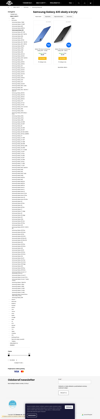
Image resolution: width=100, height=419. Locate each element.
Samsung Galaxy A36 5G (18, 77)
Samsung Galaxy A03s (17, 116)
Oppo (13, 331)
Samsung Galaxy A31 (17, 66)
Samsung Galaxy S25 (17, 266)
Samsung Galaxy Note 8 (18, 187)
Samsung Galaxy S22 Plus (18, 244)
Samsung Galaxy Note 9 (18, 189)
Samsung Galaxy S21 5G (18, 234)
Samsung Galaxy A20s (17, 50)
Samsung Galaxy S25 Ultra (18, 270)
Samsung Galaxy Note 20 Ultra (20, 199)
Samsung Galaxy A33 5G (18, 72)
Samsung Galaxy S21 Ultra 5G (19, 240)
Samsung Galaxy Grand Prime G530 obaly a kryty (19, 295)
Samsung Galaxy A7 (17, 136)
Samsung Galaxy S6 (17, 213)
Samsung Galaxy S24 (17, 256)
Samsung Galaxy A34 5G (18, 74)
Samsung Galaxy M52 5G (18, 181)
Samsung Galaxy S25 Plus (18, 268)
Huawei (13, 305)
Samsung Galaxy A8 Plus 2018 (19, 145)
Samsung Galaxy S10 (17, 217)
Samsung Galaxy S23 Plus (18, 252)
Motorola (14, 301)
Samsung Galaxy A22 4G (18, 54)
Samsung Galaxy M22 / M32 (19, 173)
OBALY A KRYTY (14, 16)
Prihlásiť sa (63, 393)
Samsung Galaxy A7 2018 (18, 142)
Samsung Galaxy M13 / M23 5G (20, 167)
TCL (13, 329)
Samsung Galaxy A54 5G (18, 95)
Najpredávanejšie (58, 16)
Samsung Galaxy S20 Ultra (18, 232)
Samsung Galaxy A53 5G (18, 93)
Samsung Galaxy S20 (17, 225)
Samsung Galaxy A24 (17, 60)
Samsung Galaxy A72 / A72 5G (20, 107)
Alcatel (13, 325)
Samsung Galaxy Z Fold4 (18, 290)
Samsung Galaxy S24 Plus (18, 260)
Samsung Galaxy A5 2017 (18, 130)
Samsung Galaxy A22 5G (18, 56)
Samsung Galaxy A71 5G (18, 105)
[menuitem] (28, 3)
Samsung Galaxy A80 (17, 109)
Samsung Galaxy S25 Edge (19, 264)
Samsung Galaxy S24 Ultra (19, 262)
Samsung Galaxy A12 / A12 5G (19, 34)
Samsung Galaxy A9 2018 (18, 147)
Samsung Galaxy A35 (17, 76)
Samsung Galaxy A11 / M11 (18, 32)
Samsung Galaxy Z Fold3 (18, 288)
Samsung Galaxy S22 (17, 242)
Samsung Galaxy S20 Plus (18, 230)
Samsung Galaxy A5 (17, 126)
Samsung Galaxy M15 (17, 26)
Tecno (13, 311)
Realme (14, 303)
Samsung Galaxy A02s (17, 111)
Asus (13, 319)
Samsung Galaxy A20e (18, 48)
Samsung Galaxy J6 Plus (18, 161)
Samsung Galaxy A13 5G (18, 40)
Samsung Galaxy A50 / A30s (19, 85)
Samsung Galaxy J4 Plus (18, 153)
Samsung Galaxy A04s (18, 118)
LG (12, 321)
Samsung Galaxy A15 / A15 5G (19, 44)
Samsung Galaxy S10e (17, 219)
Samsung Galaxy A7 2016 (18, 138)
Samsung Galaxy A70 (17, 101)
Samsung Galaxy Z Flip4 (18, 284)
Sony (13, 313)
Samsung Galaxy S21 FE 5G (18, 236)
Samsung (14, 20)
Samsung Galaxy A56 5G (18, 99)
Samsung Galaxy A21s (17, 52)
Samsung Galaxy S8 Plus (18, 207)
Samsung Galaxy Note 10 (18, 191)
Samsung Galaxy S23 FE (18, 250)
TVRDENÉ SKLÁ (13, 14)
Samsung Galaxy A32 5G (18, 70)
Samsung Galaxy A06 (17, 297)
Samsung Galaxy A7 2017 (18, 140)
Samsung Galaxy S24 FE (18, 258)
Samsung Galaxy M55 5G (18, 185)
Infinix (13, 327)
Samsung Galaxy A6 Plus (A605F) (20, 134)
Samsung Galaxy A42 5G (18, 83)
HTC (13, 323)
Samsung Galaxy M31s (17, 175)
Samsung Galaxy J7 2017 (18, 165)
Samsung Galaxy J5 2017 (18, 157)
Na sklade (13, 360)
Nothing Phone (15, 337)
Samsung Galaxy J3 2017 (18, 151)
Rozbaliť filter (18, 363)
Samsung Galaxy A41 (17, 81)
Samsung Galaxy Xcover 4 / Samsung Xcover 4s (19, 272)
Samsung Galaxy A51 (17, 87)
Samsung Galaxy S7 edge (18, 211)
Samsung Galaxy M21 (17, 171)
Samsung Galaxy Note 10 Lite (19, 193)
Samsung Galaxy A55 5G (18, 97)
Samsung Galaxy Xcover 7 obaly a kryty (20, 279)
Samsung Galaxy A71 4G (18, 103)
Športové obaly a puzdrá (18, 339)
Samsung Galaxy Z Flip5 (18, 286)
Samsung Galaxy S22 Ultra (18, 246)
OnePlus (14, 333)
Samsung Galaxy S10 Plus (18, 223)
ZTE (12, 335)
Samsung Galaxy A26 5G (18, 64)
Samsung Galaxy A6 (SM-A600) (20, 132)
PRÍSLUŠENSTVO (14, 343)
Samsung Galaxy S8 (17, 205)
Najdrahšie (47, 16)
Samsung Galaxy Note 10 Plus (19, 195)
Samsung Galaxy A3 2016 (18, 122)
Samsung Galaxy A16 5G (18, 46)
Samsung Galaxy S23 (17, 248)
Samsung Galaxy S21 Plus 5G (19, 238)
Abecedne (69, 16)
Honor (13, 307)
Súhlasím (69, 407)
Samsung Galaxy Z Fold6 (18, 24)
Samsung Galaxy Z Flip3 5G (19, 282)
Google (13, 317)
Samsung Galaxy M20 (17, 169)
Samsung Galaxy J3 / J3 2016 (19, 149)
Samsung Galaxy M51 (17, 179)
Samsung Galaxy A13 (17, 38)
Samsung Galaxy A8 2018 (18, 143)
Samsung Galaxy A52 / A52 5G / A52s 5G (20, 90)
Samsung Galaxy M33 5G (18, 177)
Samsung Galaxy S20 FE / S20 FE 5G (20, 227)
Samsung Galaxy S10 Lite (18, 221)
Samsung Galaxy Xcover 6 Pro (19, 277)
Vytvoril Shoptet (88, 414)
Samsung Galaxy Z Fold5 (18, 292)
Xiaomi (13, 299)
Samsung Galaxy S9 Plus (18, 203)
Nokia (13, 315)
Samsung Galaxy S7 (17, 209)
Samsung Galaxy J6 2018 (18, 159)
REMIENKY (12, 345)
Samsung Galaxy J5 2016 (18, 155)
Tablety (14, 341)
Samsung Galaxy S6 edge (18, 215)
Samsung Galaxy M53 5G (18, 183)
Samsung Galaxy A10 (18, 30)
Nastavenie (32, 415)
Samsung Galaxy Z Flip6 (18, 22)
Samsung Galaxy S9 (17, 201)
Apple (13, 18)
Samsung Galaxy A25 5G (18, 62)
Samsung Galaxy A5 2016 (18, 128)
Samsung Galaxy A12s (17, 36)
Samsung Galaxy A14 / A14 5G (19, 42)
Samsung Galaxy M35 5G (18, 28)
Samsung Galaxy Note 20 (18, 197)
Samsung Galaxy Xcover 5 (18, 275)
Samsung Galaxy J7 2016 (18, 163)
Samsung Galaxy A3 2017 (18, 124)
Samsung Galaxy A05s (17, 120)
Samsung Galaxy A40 (17, 79)
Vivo (13, 309)
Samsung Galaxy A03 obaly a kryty (19, 113)
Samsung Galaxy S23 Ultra (18, 254)
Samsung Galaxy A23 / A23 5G (19, 58)
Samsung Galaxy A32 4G (18, 68)
